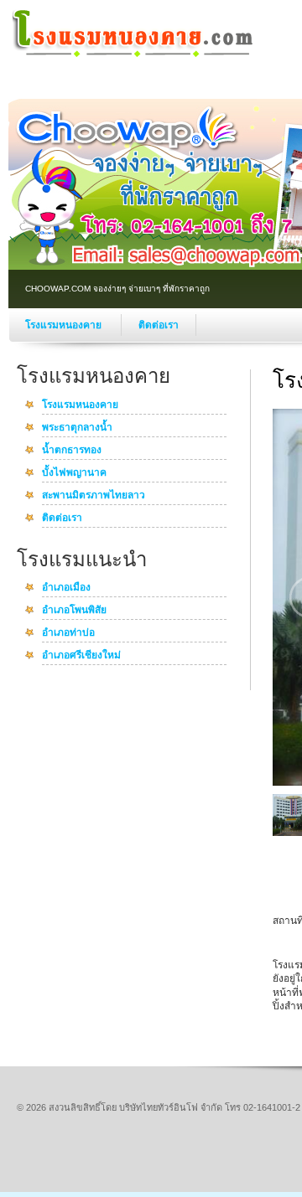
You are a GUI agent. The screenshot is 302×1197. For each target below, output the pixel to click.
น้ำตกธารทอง (72, 451)
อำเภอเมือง (66, 588)
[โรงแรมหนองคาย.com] (134, 55)
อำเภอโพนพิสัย (74, 611)
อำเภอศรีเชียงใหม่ (81, 656)
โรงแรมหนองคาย (64, 325)
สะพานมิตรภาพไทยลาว (93, 496)
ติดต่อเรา (158, 325)
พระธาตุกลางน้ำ (77, 428)
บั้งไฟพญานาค (74, 473)
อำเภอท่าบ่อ (68, 633)
